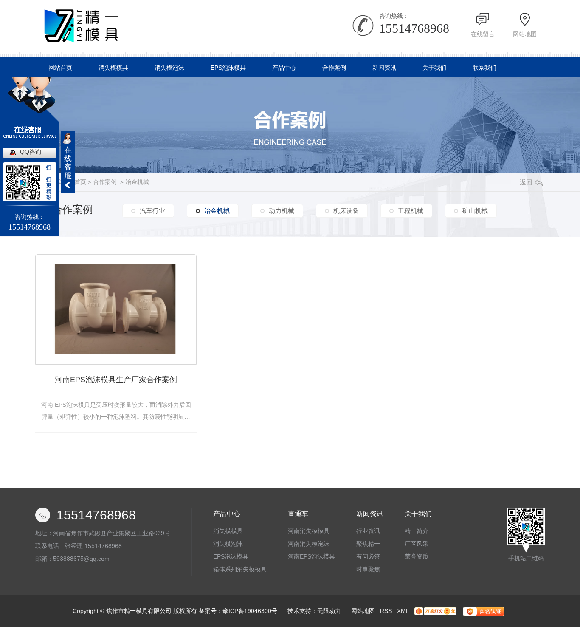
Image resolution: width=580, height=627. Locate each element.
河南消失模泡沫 (308, 543)
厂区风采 (416, 543)
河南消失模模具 (308, 531)
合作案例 (334, 67)
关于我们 (434, 67)
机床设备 (346, 210)
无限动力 (329, 610)
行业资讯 (368, 531)
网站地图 (525, 34)
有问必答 (368, 556)
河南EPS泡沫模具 (311, 556)
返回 (526, 182)
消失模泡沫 (169, 67)
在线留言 (483, 34)
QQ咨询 (30, 151)
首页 (80, 182)
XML (403, 610)
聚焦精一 (368, 543)
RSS (386, 610)
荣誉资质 (416, 556)
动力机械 (281, 210)
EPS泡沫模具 (228, 67)
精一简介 (416, 531)
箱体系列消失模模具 (240, 569)
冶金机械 (137, 182)
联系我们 (484, 67)
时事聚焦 (368, 569)
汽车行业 (152, 210)
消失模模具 (113, 67)
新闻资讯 (384, 67)
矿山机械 (475, 210)
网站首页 (60, 67)
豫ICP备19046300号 (249, 610)
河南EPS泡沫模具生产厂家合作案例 (116, 379)
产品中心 (284, 67)
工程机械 (410, 210)
